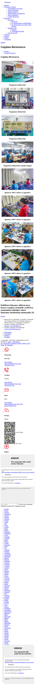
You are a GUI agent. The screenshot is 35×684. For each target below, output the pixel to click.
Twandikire (7, 39)
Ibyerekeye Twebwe (10, 7)
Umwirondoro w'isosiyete (15, 8)
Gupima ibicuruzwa (13, 16)
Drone (2, 345)
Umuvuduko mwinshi (17, 31)
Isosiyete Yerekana (13, 10)
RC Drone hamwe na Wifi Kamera (21, 23)
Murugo (6, 5)
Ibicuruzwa (7, 18)
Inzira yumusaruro (13, 15)
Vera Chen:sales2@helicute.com (13, 404)
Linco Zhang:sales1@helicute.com (10, 403)
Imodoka (14, 29)
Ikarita (9, 342)
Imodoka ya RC (12, 28)
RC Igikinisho (9, 345)
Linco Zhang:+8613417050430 (9, 362)
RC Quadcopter (5, 343)
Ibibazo (6, 38)
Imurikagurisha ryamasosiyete (16, 13)
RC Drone (11, 20)
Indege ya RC (26, 343)
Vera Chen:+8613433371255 (12, 364)
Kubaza (3, 316)
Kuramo (6, 36)
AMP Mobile (16, 342)
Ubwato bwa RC (13, 33)
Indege (19, 343)
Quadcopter (13, 343)
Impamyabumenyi (13, 12)
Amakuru (7, 34)
